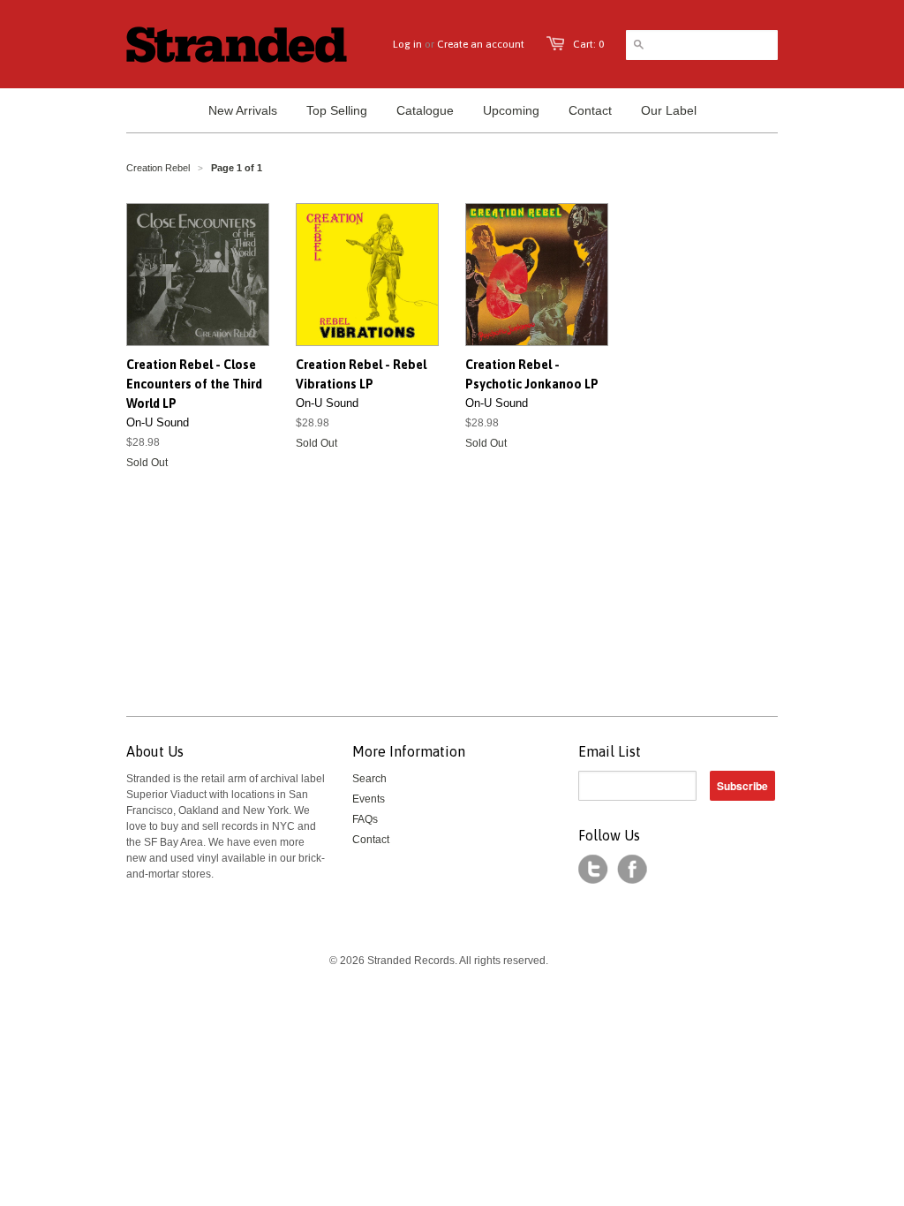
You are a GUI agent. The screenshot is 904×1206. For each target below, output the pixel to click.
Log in (407, 44)
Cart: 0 (588, 44)
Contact (370, 839)
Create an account (480, 44)
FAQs (365, 819)
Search (369, 779)
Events (368, 799)
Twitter (593, 870)
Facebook (632, 870)
